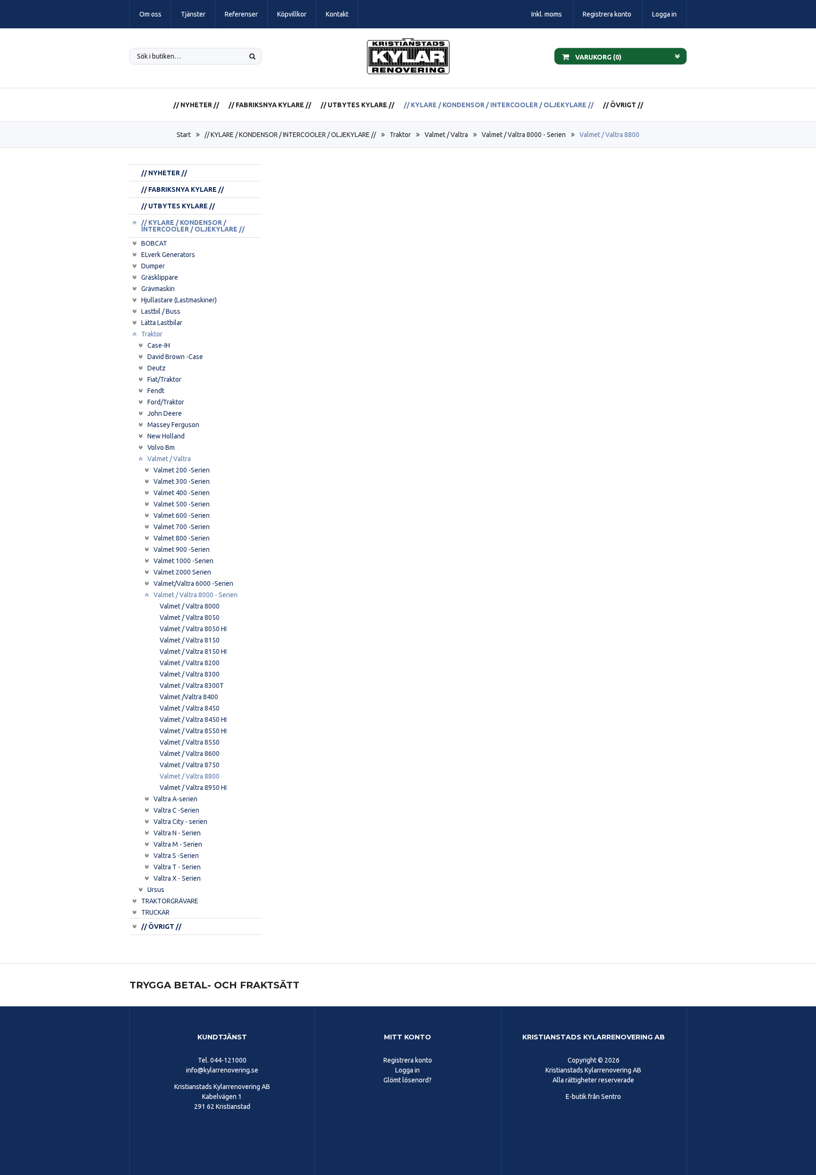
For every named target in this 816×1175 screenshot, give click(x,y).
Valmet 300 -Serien (181, 481)
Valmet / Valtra (446, 134)
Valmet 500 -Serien (181, 504)
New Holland (166, 436)
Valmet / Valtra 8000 (190, 606)
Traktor (400, 134)
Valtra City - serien (180, 821)
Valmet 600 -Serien (181, 515)
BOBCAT (154, 243)
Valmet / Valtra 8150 (190, 640)
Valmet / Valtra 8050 (190, 617)
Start (184, 134)
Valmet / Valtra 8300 (190, 674)
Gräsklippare (159, 277)
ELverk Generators (168, 254)
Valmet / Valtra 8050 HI (193, 629)
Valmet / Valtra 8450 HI (193, 719)
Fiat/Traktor (164, 379)
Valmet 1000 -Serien (183, 561)
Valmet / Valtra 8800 (609, 134)
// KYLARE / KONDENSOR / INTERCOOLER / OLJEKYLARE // (499, 105)
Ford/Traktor (165, 402)
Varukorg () (597, 56)
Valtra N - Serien (177, 833)
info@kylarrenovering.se (222, 1070)
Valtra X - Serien (177, 878)
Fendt (155, 391)
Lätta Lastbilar (161, 322)
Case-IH (158, 345)
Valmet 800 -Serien (181, 538)
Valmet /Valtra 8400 (189, 697)
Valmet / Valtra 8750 (190, 765)
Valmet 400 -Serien (181, 493)
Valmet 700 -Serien (181, 527)
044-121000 (228, 1060)
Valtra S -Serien (176, 855)
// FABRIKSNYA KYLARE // (270, 105)
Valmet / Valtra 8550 (190, 742)
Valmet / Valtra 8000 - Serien (524, 134)
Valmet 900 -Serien (181, 549)
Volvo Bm (161, 447)
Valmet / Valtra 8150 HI (193, 651)
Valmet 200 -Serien (181, 470)
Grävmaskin (158, 288)
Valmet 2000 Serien (182, 572)
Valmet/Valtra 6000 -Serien (193, 583)
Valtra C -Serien (176, 810)
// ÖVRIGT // (623, 105)
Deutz (156, 368)
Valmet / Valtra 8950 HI (193, 787)
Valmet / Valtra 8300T (192, 685)
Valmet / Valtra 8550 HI (193, 731)
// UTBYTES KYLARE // (357, 105)
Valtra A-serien (175, 799)
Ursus (155, 889)
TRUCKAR (155, 912)
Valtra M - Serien (177, 844)
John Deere (164, 413)
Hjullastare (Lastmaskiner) (179, 300)
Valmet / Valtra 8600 (190, 753)
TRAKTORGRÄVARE (169, 901)
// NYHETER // (196, 105)
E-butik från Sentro (593, 1096)
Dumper (153, 266)
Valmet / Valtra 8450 (190, 708)
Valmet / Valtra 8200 (190, 663)
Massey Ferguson (173, 425)
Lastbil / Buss (160, 311)
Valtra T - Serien (177, 867)
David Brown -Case (175, 356)
